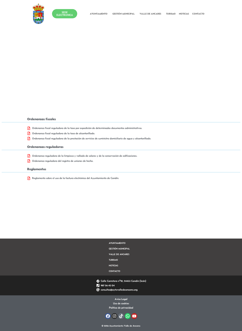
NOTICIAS (184, 13)
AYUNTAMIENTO (99, 13)
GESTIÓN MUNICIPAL (123, 13)
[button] (99, 13)
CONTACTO (198, 13)
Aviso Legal (121, 299)
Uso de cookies (121, 303)
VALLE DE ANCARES (150, 13)
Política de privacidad (121, 307)
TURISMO (171, 13)
